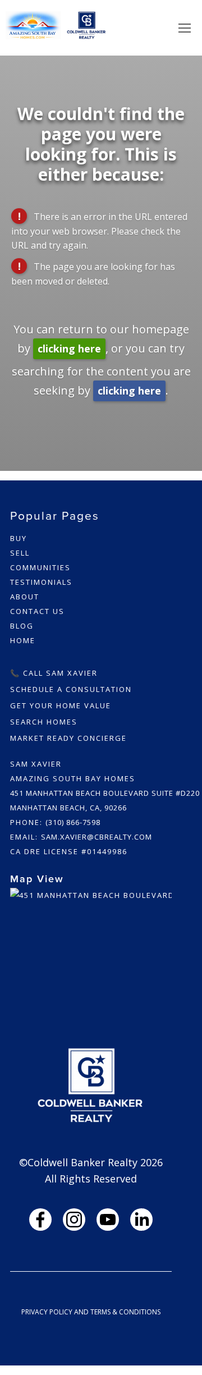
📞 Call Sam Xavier (54, 673)
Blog (22, 626)
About (24, 597)
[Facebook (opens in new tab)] (40, 1219)
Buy (18, 538)
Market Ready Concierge (68, 738)
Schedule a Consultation (71, 689)
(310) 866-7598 (72, 822)
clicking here (69, 348)
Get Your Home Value (60, 705)
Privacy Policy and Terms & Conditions (90, 1312)
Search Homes (43, 722)
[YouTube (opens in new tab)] (108, 1219)
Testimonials (41, 582)
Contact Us (37, 611)
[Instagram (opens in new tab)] (74, 1219)
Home (22, 640)
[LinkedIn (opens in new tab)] (141, 1219)
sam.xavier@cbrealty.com (96, 837)
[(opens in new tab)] (91, 944)
